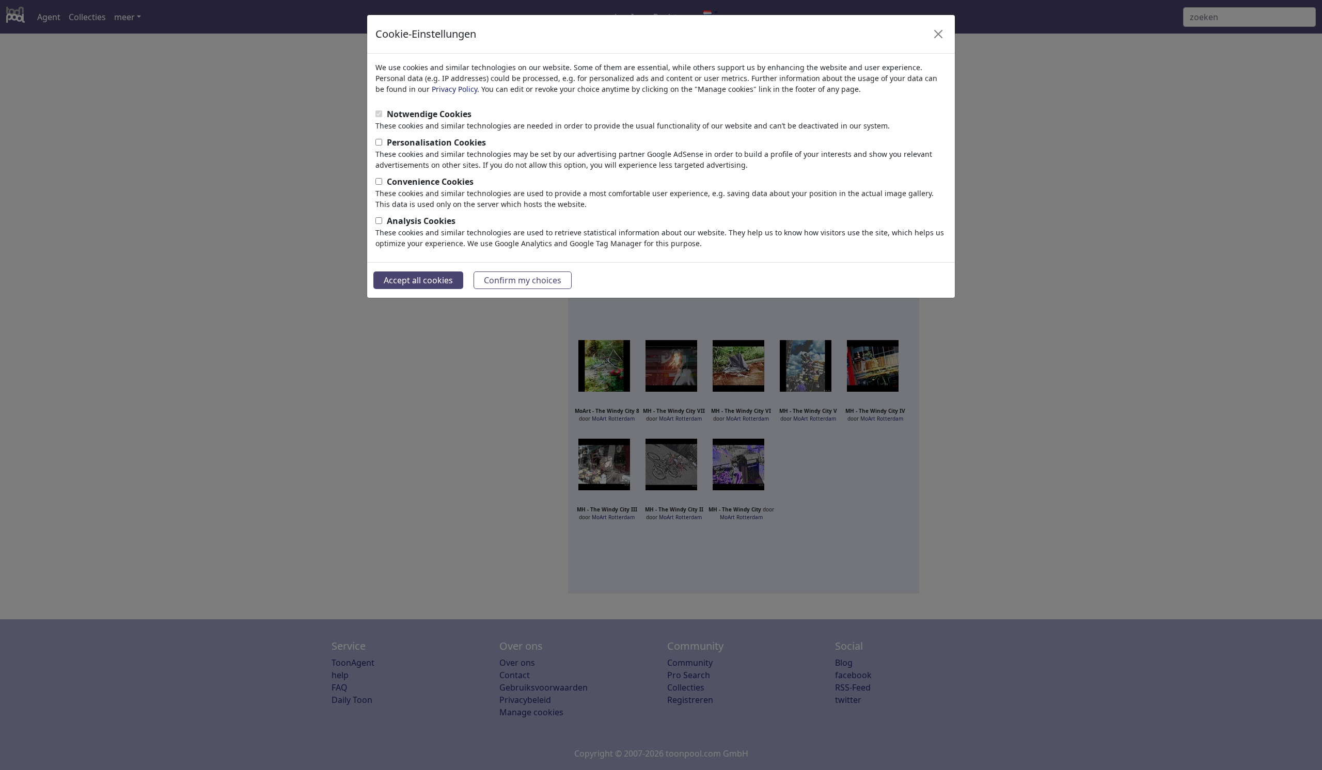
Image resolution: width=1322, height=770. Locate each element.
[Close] (938, 34)
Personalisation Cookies (436, 142)
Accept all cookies (418, 280)
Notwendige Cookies (429, 114)
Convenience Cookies (430, 181)
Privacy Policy (454, 89)
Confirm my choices (522, 280)
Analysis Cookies (421, 221)
